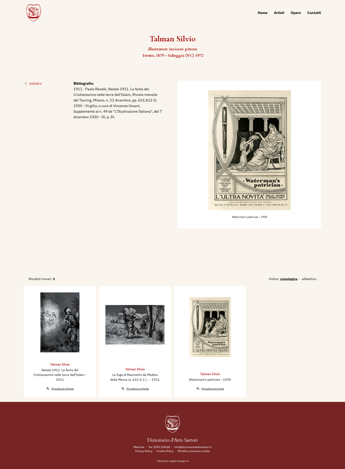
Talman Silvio (60, 364)
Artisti (279, 12)
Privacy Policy (143, 451)
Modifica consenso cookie (194, 451)
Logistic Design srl (178, 460)
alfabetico (309, 279)
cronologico (288, 279)
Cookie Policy (165, 451)
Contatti (314, 12)
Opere (296, 12)
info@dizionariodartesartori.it (193, 447)
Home (263, 12)
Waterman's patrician (245, 217)
